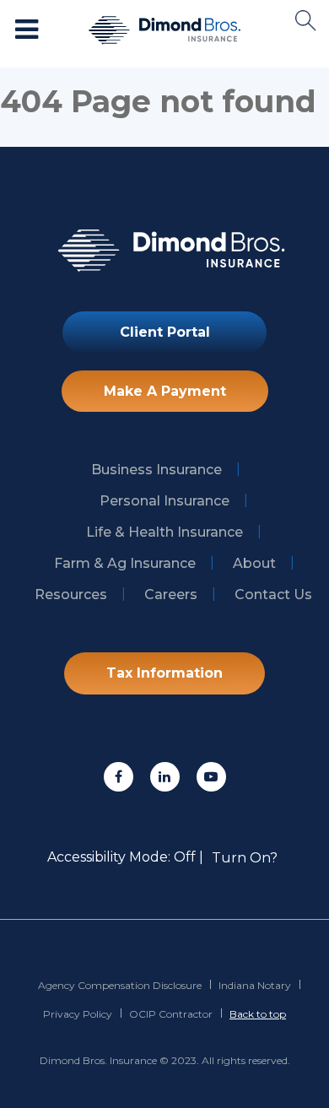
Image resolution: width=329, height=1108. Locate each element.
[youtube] (211, 777)
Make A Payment (165, 391)
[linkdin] (165, 777)
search (305, 20)
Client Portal (165, 332)
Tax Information (164, 673)
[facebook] (118, 777)
